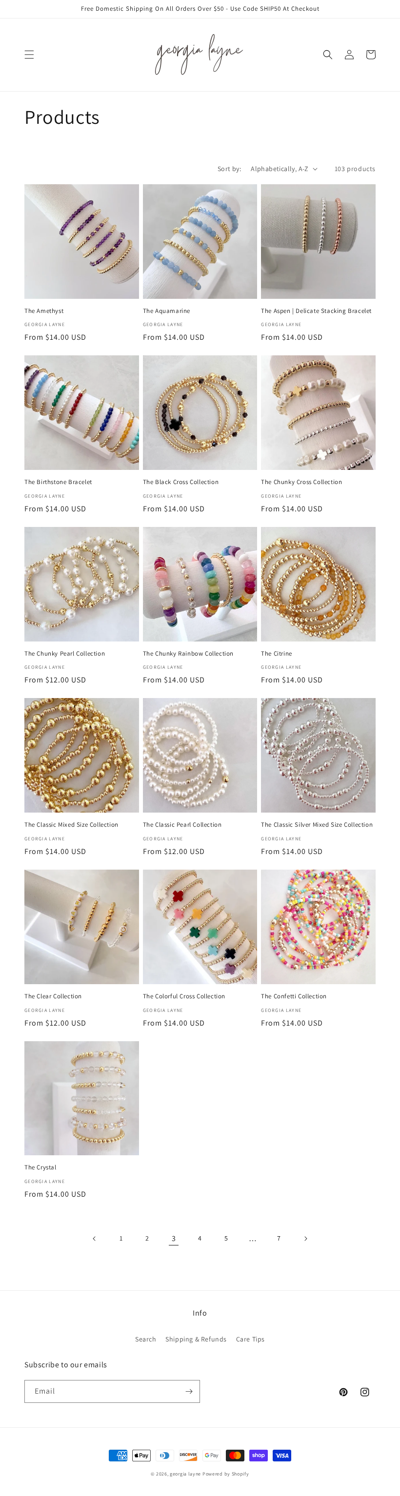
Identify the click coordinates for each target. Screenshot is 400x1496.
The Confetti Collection (294, 996)
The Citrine (276, 654)
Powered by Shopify (225, 1474)
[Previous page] (94, 1238)
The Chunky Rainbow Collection (188, 654)
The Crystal (40, 1167)
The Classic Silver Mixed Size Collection (317, 825)
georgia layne (185, 1474)
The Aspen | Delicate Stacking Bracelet (316, 311)
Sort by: (229, 168)
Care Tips (250, 1339)
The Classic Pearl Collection (182, 825)
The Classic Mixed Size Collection (71, 825)
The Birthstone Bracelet (58, 482)
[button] (29, 54)
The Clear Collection (53, 996)
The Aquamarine (166, 311)
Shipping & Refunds (196, 1339)
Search (146, 1339)
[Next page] (305, 1238)
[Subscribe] (189, 1391)
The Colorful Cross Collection (184, 996)
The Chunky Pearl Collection (64, 654)
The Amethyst (43, 311)
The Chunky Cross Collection (301, 482)
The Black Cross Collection (181, 482)
